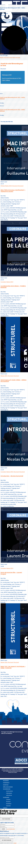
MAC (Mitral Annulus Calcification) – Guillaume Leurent (13, 190)
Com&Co (21, 768)
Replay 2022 (8, 185)
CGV (4, 771)
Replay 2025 (4, 375)
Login (3, 829)
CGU (10, 769)
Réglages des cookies (12, 772)
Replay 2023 (3, 57)
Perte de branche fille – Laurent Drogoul (11, 573)
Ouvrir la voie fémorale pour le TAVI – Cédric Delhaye (12, 98)
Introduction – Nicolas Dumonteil (12, 476)
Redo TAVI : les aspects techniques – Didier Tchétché (13, 667)
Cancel (2, 53)
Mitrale (3, 185)
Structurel (9, 57)
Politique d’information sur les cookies (14, 771)
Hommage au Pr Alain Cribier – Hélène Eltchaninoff (13, 380)
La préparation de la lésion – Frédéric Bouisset (13, 286)
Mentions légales (5, 769)
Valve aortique (16, 57)
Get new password (6, 840)
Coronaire (3, 282)
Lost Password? (11, 829)
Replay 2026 (4, 662)
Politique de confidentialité (17, 769)
